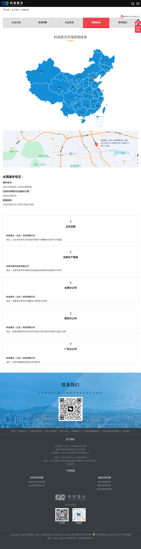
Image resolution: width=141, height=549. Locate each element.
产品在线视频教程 (90, 431)
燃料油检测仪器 (104, 485)
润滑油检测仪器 (104, 482)
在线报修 (75, 431)
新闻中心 (22, 431)
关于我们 (15, 10)
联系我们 (122, 22)
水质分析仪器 (35, 431)
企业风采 (69, 22)
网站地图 (127, 535)
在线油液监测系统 (104, 489)
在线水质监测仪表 (36, 485)
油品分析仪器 (50, 431)
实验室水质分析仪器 (36, 482)
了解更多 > (70, 464)
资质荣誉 (42, 22)
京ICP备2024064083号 (82, 535)
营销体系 (96, 22)
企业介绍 (16, 22)
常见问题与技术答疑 (110, 431)
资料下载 (64, 431)
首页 (7, 10)
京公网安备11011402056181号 (109, 535)
